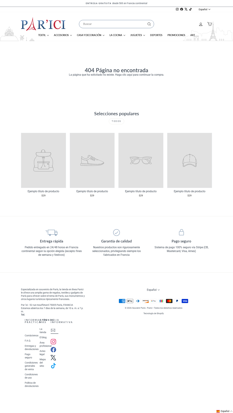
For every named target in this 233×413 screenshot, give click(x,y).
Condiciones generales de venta (31, 365)
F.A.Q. (28, 340)
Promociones (176, 35)
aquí (129, 74)
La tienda (43, 331)
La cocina (116, 35)
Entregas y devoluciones (32, 348)
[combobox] (116, 24)
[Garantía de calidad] (116, 232)
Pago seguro (28, 356)
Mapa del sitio (43, 362)
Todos (116, 121)
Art (192, 35)
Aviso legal (42, 353)
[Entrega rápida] (51, 232)
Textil (42, 35)
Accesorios (61, 35)
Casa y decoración (89, 35)
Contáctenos (31, 335)
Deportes (156, 35)
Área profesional (46, 344)
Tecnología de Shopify (153, 313)
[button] (224, 411)
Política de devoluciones (32, 384)
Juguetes (136, 35)
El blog (43, 337)
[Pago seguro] (181, 232)
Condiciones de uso (31, 376)
